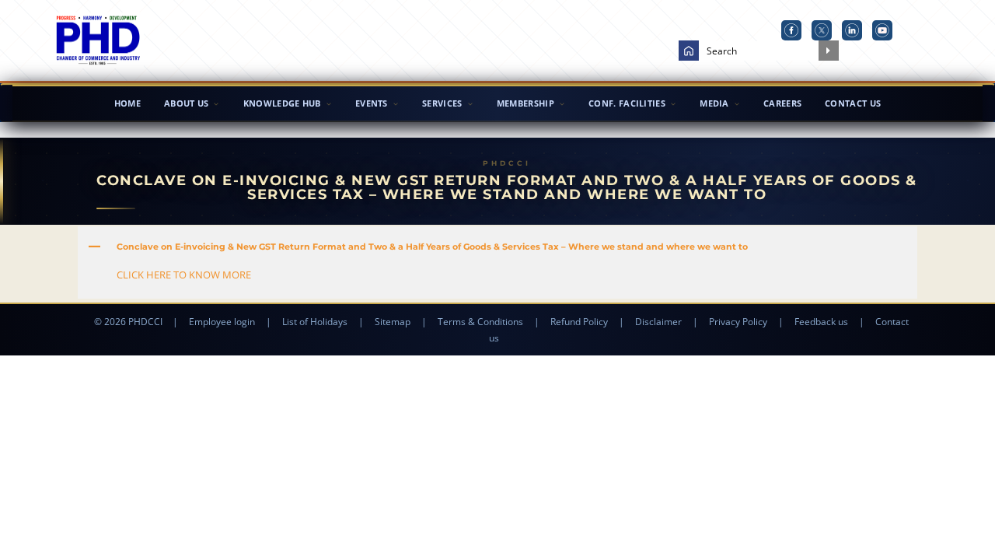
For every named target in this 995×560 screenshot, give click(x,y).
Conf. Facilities (626, 103)
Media (714, 103)
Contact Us (853, 103)
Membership (525, 103)
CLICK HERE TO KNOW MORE (184, 275)
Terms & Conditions (480, 321)
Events (371, 103)
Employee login (222, 321)
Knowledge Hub (282, 103)
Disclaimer (658, 321)
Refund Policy (579, 321)
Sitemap (392, 321)
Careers (782, 103)
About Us (186, 103)
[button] (497, 246)
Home (127, 103)
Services (442, 103)
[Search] (829, 50)
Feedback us (821, 321)
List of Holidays (314, 321)
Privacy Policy (738, 321)
